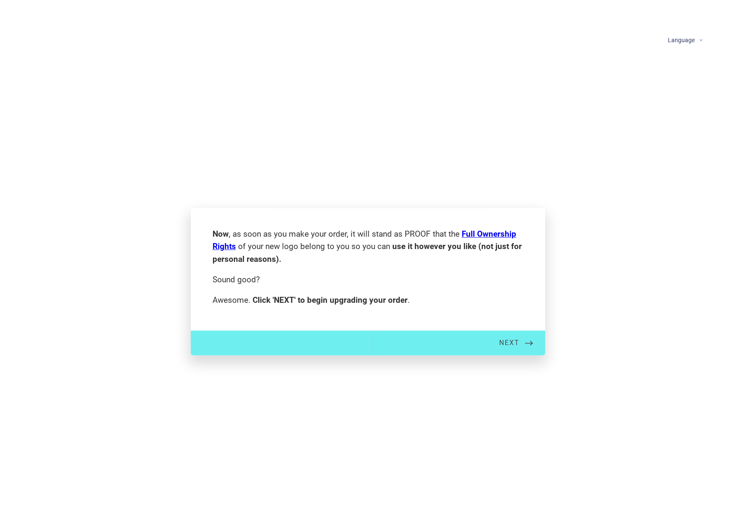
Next (509, 343)
